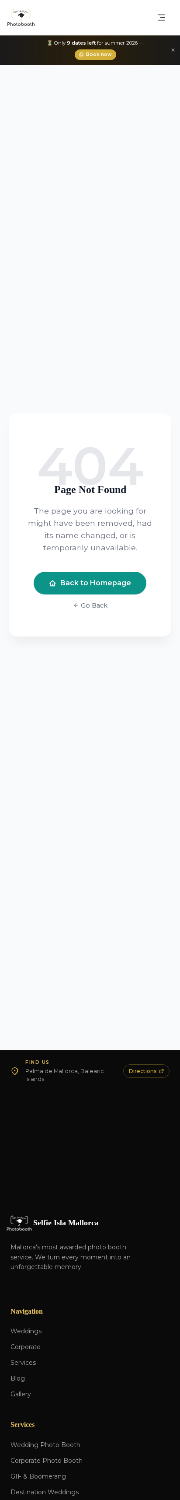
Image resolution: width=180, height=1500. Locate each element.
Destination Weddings (44, 1492)
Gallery (20, 1394)
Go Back (93, 605)
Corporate (25, 1347)
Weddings (26, 1331)
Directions (142, 1071)
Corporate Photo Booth (46, 1461)
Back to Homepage (95, 583)
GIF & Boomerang (38, 1476)
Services (23, 1363)
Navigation (26, 1311)
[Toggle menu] (162, 17)
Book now (99, 54)
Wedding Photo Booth (45, 1445)
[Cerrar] (173, 50)
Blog (17, 1378)
